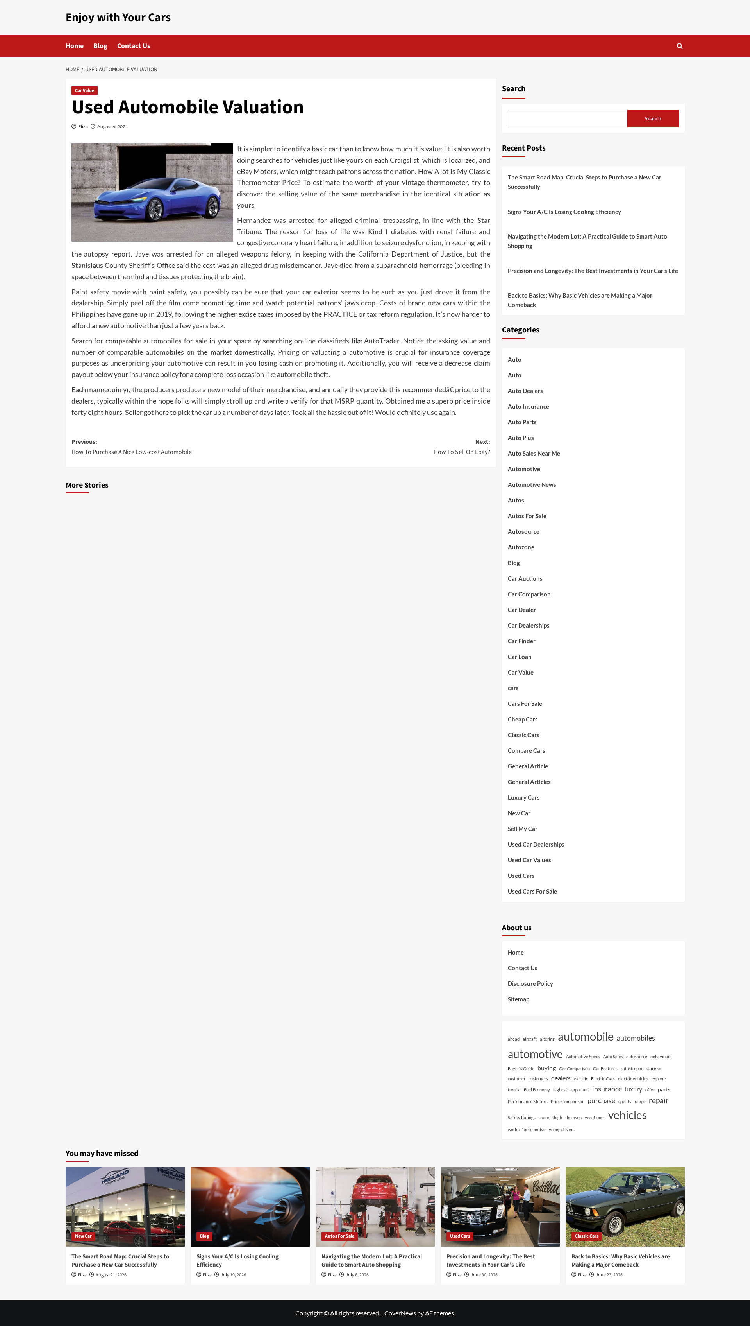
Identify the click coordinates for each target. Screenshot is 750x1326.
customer (516, 1078)
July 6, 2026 (357, 1275)
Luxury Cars (524, 797)
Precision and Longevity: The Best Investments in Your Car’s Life (593, 270)
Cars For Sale (525, 703)
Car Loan (520, 656)
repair (659, 1100)
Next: (462, 447)
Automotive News (532, 484)
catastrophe (632, 1068)
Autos (516, 500)
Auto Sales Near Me (534, 453)
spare (544, 1117)
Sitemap (518, 999)
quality (625, 1101)
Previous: (131, 447)
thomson (573, 1117)
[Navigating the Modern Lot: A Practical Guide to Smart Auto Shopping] (375, 1206)
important (579, 1089)
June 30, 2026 (484, 1275)
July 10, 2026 (233, 1275)
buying (547, 1067)
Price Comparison (567, 1101)
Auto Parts (522, 421)
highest (560, 1089)
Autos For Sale (527, 515)
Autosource (523, 531)
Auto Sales (613, 1056)
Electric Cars (603, 1078)
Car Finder (522, 640)
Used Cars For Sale (532, 891)
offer (650, 1089)
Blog (100, 46)
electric (581, 1078)
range (640, 1101)
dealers (561, 1078)
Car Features (605, 1068)
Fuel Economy (537, 1089)
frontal (514, 1089)
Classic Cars (523, 734)
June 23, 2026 (609, 1275)
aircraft (530, 1038)
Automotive (524, 468)
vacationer (595, 1117)
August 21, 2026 (111, 1275)
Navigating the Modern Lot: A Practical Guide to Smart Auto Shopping (587, 241)
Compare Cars (526, 750)
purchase (601, 1100)
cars (513, 687)
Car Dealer (522, 609)
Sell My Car (523, 828)
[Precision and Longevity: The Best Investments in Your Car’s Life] (500, 1206)
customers (538, 1078)
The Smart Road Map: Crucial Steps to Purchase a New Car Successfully (584, 182)
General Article (528, 766)
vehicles (627, 1115)
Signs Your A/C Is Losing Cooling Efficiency (564, 211)
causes (654, 1068)
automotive (535, 1054)
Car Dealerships (529, 625)
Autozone (521, 547)
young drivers (562, 1129)
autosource (636, 1056)
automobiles (636, 1038)
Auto (514, 359)
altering (547, 1038)
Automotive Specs (583, 1056)
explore (659, 1078)
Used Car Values (529, 859)
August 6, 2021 (112, 126)
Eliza (83, 126)
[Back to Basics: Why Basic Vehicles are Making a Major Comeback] (625, 1206)
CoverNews (400, 1313)
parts (664, 1089)
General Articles (529, 781)
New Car (519, 812)
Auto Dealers (525, 390)
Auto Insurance (528, 406)
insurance (607, 1088)
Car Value (84, 90)
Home (75, 46)
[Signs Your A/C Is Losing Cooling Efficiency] (250, 1206)
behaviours (660, 1056)
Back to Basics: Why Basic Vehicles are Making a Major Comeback (580, 300)
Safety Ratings (522, 1117)
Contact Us (133, 46)
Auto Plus (521, 437)
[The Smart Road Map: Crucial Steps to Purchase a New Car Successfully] (125, 1206)
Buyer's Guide (521, 1068)
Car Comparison (529, 594)
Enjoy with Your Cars (118, 17)
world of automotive (527, 1129)
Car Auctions (525, 578)
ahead (514, 1038)
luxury (633, 1089)
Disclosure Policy (530, 983)
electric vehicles (633, 1078)
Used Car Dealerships (536, 844)
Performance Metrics (528, 1101)
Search (513, 88)
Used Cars (521, 875)
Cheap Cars (523, 719)
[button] (680, 46)
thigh (557, 1117)
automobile (586, 1036)
